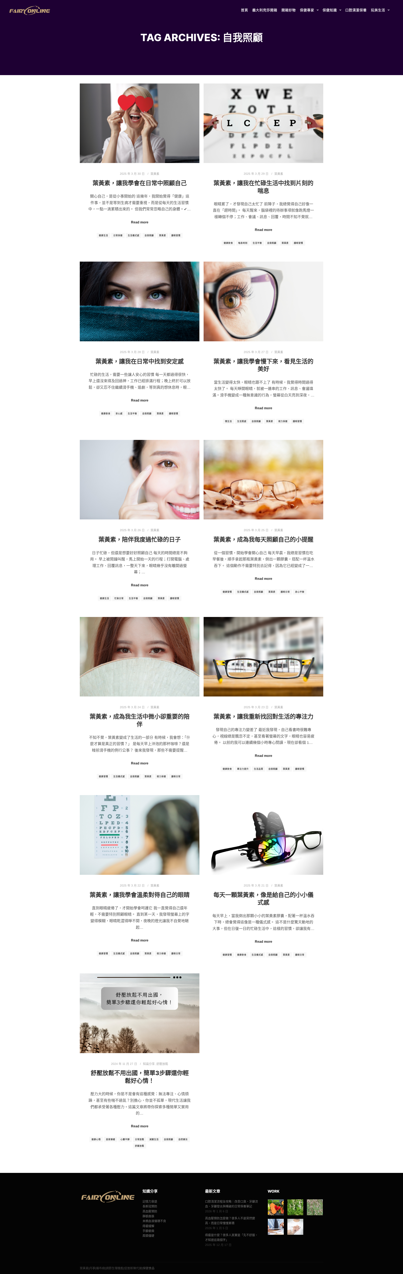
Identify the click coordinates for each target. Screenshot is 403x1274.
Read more (139, 222)
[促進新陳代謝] (295, 1227)
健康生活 (103, 235)
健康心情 (96, 1139)
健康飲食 (228, 243)
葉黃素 (154, 173)
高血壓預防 (150, 1211)
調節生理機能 (114, 1268)
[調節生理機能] (276, 1227)
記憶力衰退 (150, 1201)
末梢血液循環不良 (154, 1221)
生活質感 (241, 421)
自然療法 (183, 1139)
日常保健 (118, 235)
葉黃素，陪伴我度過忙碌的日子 (139, 539)
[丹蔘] (295, 1207)
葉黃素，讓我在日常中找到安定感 (140, 361)
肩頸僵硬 (148, 1235)
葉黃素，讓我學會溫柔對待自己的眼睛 (140, 894)
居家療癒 (110, 1139)
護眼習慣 (176, 235)
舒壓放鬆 (162, 1063)
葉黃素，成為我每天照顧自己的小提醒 (263, 539)
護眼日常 (285, 592)
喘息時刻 (242, 243)
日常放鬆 (139, 1139)
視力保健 (283, 421)
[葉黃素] (276, 1207)
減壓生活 (154, 1139)
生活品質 (258, 769)
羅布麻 (100, 1268)
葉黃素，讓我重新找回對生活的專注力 (263, 716)
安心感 (119, 413)
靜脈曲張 (148, 1216)
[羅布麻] (315, 1207)
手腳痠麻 (148, 1230)
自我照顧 (149, 235)
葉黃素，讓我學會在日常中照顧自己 (140, 183)
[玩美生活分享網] (29, 10)
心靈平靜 (125, 1139)
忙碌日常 (119, 598)
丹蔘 (92, 1268)
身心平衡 (299, 592)
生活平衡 (257, 243)
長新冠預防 (150, 1206)
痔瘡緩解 (148, 1226)
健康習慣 (227, 592)
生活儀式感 (133, 235)
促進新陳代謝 (133, 1268)
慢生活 (228, 421)
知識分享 (149, 1063)
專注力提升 (243, 769)
